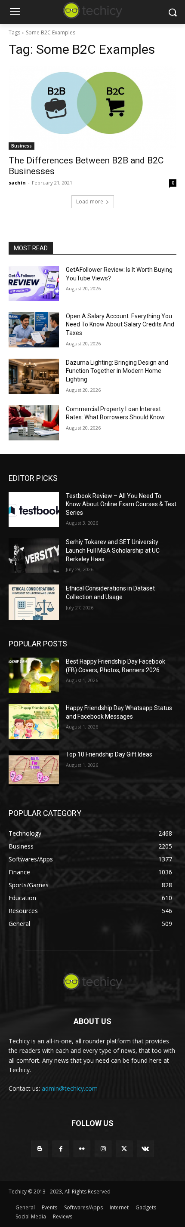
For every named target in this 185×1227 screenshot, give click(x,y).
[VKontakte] (145, 1149)
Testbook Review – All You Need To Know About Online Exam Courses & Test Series (121, 504)
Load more (89, 201)
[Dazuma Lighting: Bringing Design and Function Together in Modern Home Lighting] (34, 376)
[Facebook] (60, 1149)
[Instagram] (103, 1149)
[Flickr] (82, 1149)
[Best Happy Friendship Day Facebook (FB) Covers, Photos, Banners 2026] (34, 675)
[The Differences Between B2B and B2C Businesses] (92, 108)
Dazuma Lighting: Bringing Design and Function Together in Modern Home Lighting (117, 371)
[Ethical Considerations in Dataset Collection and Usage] (34, 602)
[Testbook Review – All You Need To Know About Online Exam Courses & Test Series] (34, 509)
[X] (124, 1149)
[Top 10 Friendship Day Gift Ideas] (34, 768)
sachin (17, 182)
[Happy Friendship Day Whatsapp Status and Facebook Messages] (34, 721)
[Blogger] (39, 1149)
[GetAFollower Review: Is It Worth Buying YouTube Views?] (34, 283)
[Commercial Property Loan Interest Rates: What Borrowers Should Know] (34, 422)
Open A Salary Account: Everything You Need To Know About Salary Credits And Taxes (120, 324)
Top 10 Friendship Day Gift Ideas (109, 754)
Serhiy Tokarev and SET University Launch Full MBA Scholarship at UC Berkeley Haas (113, 550)
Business (21, 146)
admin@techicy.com (70, 1088)
